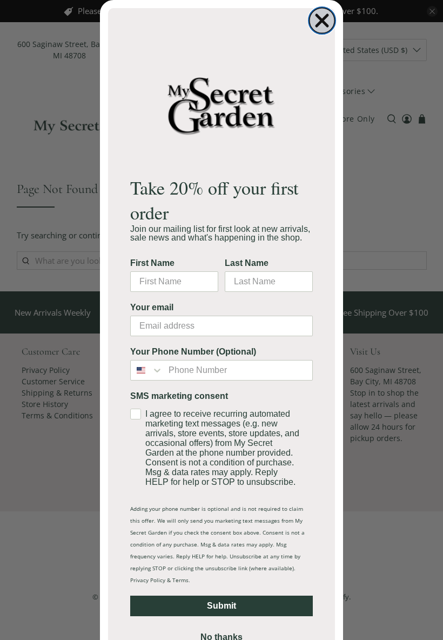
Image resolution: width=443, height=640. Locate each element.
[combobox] (147, 370)
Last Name (247, 263)
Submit (221, 605)
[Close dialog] (321, 20)
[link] (221, 105)
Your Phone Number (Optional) (193, 351)
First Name (152, 263)
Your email (151, 307)
